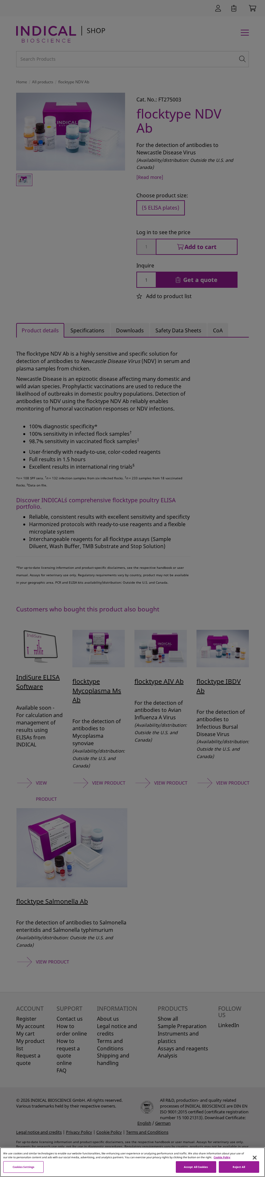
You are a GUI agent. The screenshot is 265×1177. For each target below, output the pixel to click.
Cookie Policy (222, 1157)
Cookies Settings (23, 1167)
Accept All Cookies (196, 1167)
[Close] (255, 1158)
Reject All (239, 1167)
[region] (132, 1162)
